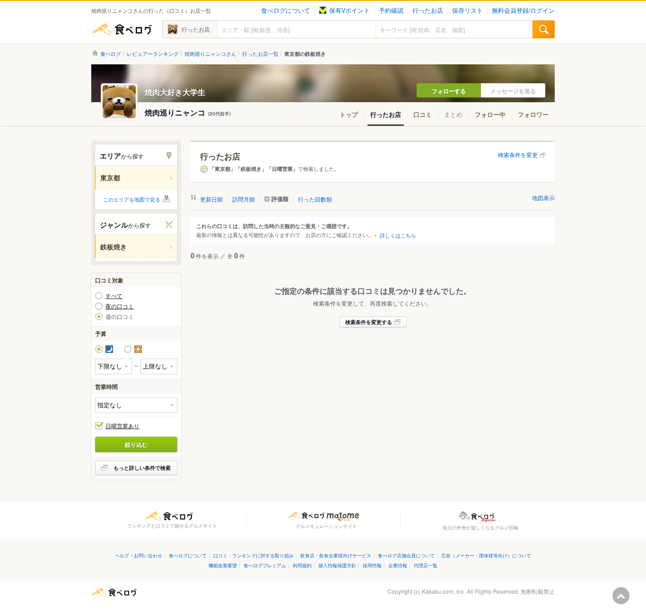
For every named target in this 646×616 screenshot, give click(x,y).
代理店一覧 (425, 565)
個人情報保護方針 (337, 565)
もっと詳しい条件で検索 (142, 467)
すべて (113, 295)
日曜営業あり (122, 426)
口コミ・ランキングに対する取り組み (253, 555)
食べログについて (285, 10)
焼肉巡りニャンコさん (210, 53)
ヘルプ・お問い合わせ (138, 555)
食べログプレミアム (265, 565)
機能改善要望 (223, 565)
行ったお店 (427, 10)
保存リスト (467, 10)
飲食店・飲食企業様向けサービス (335, 555)
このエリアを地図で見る (131, 199)
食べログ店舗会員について (406, 555)
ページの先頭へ (620, 595)
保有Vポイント (349, 10)
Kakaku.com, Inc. (443, 591)
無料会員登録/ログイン (523, 10)
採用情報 (372, 565)
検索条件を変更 (518, 154)
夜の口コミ (119, 306)
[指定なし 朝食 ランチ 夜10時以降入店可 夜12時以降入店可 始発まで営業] (136, 405)
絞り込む (136, 444)
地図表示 (543, 198)
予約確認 (391, 10)
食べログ (122, 29)
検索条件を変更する (368, 322)
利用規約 (302, 565)
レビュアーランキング (153, 53)
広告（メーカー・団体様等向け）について (486, 555)
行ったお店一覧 (260, 53)
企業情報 (397, 565)
